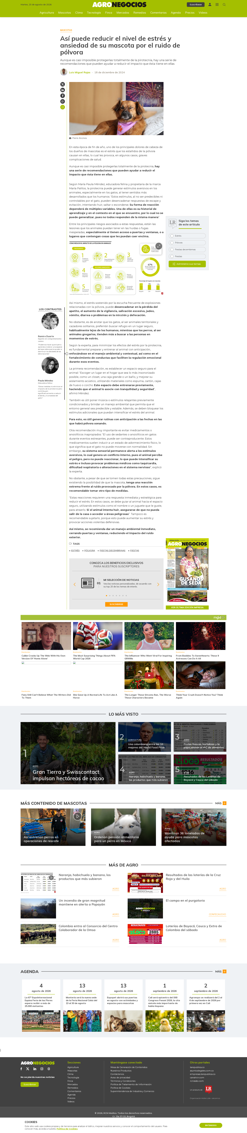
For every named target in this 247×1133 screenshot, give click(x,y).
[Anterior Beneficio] (74, 584)
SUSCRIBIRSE (116, 604)
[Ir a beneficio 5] (119, 595)
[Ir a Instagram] (41, 1068)
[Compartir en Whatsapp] (62, 101)
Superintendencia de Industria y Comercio (132, 1091)
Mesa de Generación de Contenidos (128, 1067)
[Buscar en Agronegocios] (224, 4)
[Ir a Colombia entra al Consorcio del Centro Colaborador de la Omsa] (38, 934)
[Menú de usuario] (210, 4)
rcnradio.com (197, 1081)
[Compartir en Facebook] (62, 95)
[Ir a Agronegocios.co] (38, 1063)
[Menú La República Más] (217, 4)
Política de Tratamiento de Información (131, 1084)
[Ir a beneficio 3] (113, 595)
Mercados (122, 12)
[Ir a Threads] (48, 1068)
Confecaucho (217, 914)
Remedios (139, 12)
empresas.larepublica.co (202, 1074)
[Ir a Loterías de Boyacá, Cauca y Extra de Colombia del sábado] (145, 934)
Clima (79, 12)
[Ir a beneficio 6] (123, 595)
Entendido (211, 1125)
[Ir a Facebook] (21, 1068)
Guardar (62, 107)
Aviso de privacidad (120, 1077)
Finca (108, 12)
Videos (203, 12)
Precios (190, 12)
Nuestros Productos (120, 1070)
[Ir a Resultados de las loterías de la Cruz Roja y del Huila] (145, 883)
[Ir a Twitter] (27, 1068)
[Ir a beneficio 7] (126, 595)
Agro (115, 888)
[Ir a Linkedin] (34, 1068)
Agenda (176, 12)
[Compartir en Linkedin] (62, 90)
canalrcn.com (197, 1077)
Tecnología (94, 12)
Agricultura (47, 12)
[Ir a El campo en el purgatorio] (145, 908)
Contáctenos (117, 1074)
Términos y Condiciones (122, 1081)
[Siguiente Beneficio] (158, 584)
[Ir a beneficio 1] (106, 595)
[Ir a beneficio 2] (109, 595)
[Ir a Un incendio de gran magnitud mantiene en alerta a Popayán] (38, 908)
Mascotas (64, 12)
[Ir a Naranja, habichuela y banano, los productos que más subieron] (38, 883)
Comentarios (158, 12)
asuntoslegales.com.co (202, 1070)
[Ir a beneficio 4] (116, 595)
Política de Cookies (120, 1088)
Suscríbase (196, 4)
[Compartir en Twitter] (62, 84)
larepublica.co (197, 1067)
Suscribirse (30, 1084)
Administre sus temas (189, 264)
